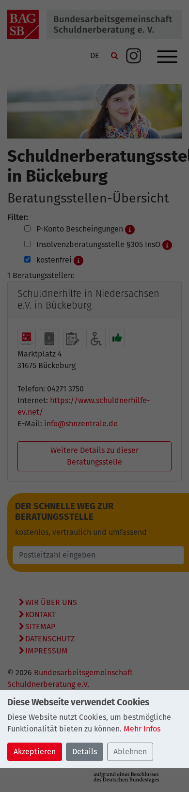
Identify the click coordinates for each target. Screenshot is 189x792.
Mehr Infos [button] (142, 728)
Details (84, 751)
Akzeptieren (35, 751)
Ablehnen (130, 751)
